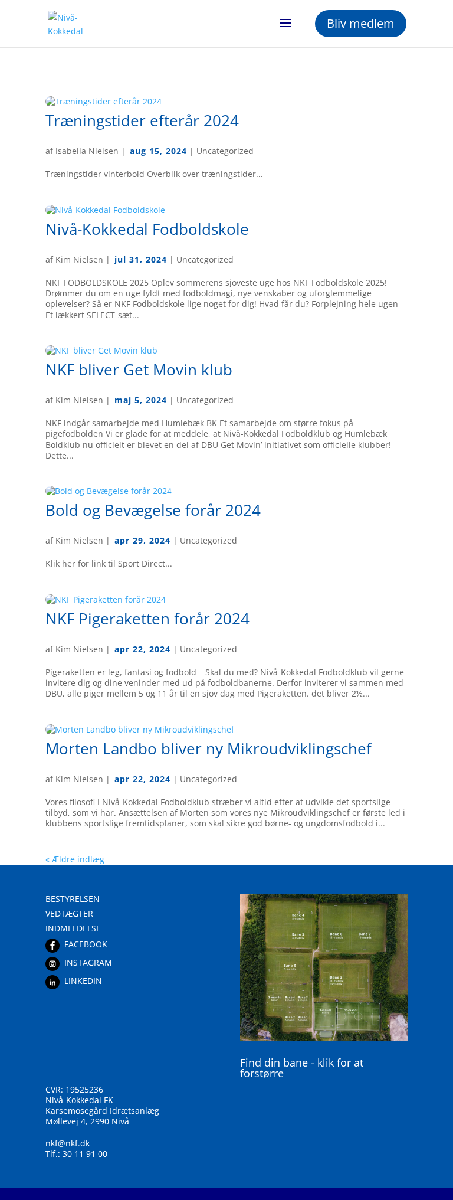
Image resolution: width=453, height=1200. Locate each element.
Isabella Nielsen (87, 150)
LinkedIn (83, 980)
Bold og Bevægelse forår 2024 (153, 510)
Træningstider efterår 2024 (142, 120)
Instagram (88, 962)
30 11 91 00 (85, 1153)
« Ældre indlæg (74, 859)
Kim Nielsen (79, 259)
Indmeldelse (73, 928)
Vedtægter (69, 913)
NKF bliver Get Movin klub (138, 369)
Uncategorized (225, 150)
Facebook (85, 944)
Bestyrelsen (72, 898)
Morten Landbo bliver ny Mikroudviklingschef (208, 748)
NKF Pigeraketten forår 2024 (147, 618)
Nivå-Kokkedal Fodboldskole (147, 229)
